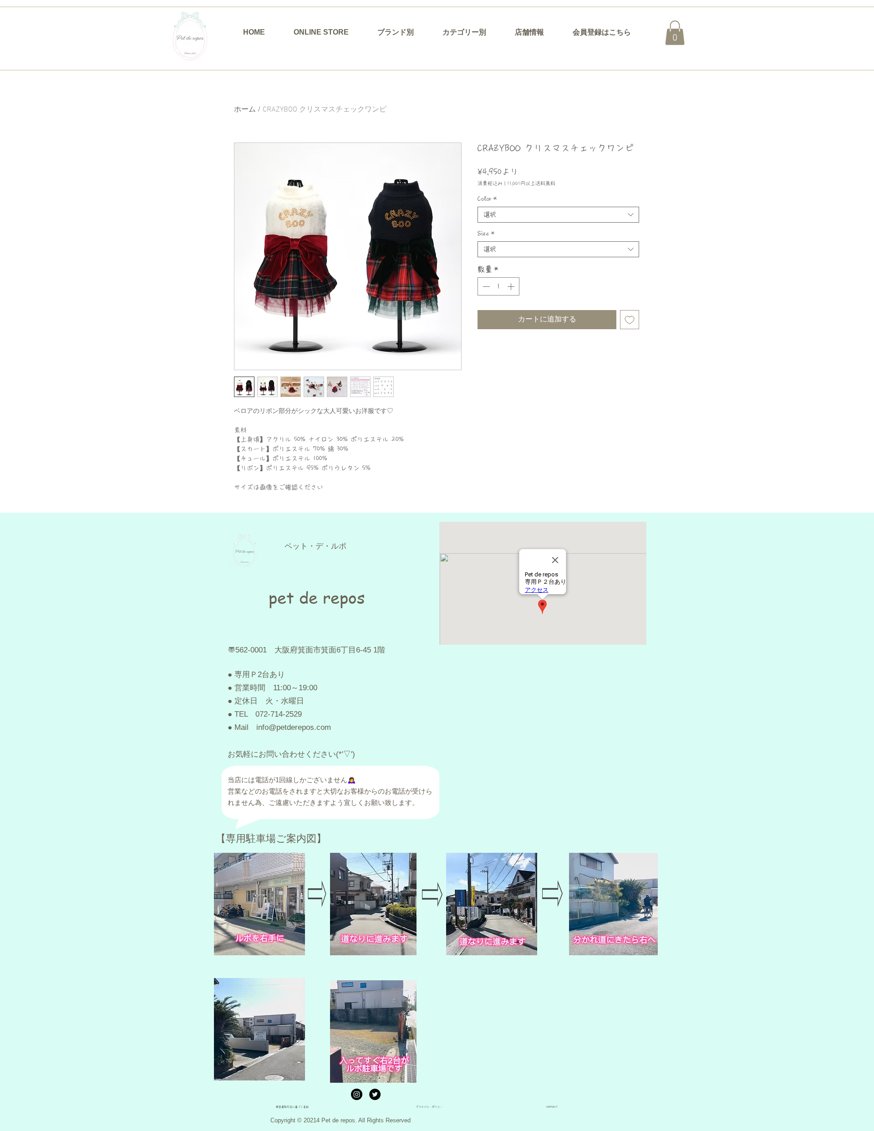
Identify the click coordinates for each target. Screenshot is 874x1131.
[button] (395, 32)
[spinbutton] (498, 286)
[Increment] (511, 286)
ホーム (245, 109)
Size (486, 233)
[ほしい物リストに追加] (629, 319)
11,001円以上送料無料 (531, 183)
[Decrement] (485, 286)
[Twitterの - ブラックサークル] (375, 1094)
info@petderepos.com (293, 727)
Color (487, 199)
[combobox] (558, 215)
